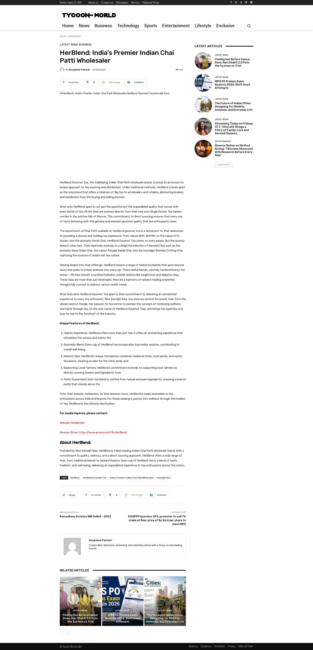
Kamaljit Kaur (164, 477)
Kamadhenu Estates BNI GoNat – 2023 (85, 516)
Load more (222, 164)
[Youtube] (251, 3)
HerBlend (75, 477)
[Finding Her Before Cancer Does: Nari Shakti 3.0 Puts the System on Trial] (80, 601)
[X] (241, 3)
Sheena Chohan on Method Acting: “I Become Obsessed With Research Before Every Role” (234, 150)
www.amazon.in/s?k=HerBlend (108, 432)
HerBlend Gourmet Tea (94, 477)
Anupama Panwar (79, 69)
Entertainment (223, 141)
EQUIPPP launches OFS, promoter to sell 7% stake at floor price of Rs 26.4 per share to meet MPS (157, 520)
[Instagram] (236, 3)
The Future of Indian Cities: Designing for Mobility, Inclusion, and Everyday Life (165, 618)
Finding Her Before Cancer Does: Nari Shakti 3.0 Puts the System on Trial (80, 618)
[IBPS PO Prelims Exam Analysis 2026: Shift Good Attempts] (123, 601)
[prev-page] (62, 632)
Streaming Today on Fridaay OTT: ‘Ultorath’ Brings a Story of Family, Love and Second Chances (234, 128)
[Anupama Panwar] (63, 69)
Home (63, 36)
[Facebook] (231, 3)
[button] (249, 25)
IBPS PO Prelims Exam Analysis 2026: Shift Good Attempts (122, 618)
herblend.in (78, 422)
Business (85, 44)
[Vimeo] (246, 3)
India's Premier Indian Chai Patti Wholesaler (132, 477)
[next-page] (68, 632)
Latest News (74, 36)
